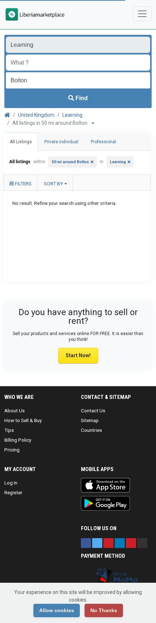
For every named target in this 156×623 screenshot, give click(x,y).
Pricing (12, 450)
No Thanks (103, 610)
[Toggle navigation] (142, 14)
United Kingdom (36, 115)
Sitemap (90, 420)
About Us (14, 410)
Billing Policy (17, 440)
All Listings (21, 141)
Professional (103, 141)
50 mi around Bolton (70, 162)
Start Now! (78, 355)
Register (13, 492)
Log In (10, 483)
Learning (72, 115)
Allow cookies (56, 610)
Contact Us (93, 410)
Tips (9, 430)
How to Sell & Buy (23, 420)
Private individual (61, 141)
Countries (91, 430)
